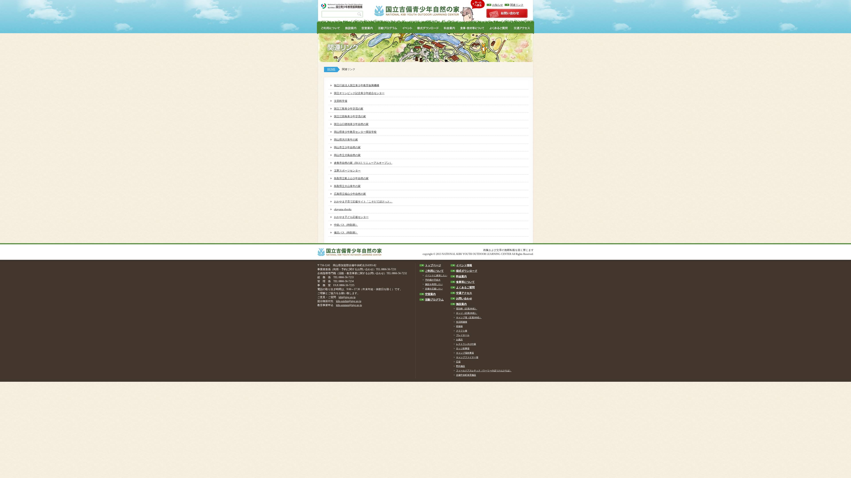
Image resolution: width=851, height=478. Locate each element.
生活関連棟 (461, 322)
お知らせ (497, 4)
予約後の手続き (433, 280)
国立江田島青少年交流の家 (350, 116)
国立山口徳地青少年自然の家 (351, 124)
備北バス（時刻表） (346, 232)
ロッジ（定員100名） (466, 313)
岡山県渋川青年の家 (346, 139)
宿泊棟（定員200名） (466, 308)
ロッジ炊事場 (462, 348)
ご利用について (434, 270)
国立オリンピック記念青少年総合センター (359, 93)
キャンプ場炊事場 (465, 353)
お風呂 (459, 339)
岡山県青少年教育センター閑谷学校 (355, 131)
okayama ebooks (342, 209)
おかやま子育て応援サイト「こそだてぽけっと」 (363, 201)
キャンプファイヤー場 (467, 357)
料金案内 (461, 276)
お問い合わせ (464, 298)
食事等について (465, 281)
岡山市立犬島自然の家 (347, 155)
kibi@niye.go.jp (347, 297)
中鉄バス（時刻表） (346, 224)
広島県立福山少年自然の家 (350, 193)
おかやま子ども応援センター (351, 217)
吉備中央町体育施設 (466, 375)
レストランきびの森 (466, 344)
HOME (331, 69)
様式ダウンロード (466, 270)
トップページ (433, 265)
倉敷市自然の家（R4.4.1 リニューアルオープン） (363, 162)
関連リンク (516, 4)
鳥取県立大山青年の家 (347, 186)
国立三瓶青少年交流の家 (348, 108)
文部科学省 (340, 100)
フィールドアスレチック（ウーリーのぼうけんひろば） (483, 370)
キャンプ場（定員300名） (469, 317)
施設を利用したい (434, 284)
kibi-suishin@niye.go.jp (348, 301)
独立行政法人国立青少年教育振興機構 (356, 85)
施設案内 (461, 304)
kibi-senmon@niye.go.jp (349, 305)
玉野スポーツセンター (347, 170)
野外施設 (460, 366)
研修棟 (459, 326)
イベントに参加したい (436, 275)
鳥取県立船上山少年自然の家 (351, 178)
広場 (458, 361)
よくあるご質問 (465, 287)
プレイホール (462, 335)
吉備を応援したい (434, 288)
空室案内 (430, 294)
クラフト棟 (461, 331)
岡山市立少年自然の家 (347, 147)
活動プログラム (434, 299)
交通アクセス (464, 293)
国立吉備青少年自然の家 (416, 11)
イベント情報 (464, 265)
